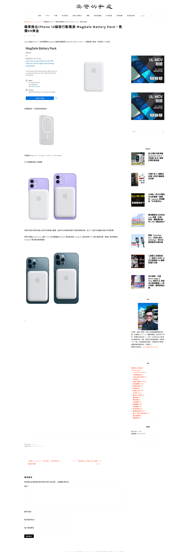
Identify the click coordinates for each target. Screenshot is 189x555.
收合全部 (140, 368)
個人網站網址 (29, 528)
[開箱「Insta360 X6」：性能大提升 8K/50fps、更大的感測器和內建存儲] (138, 241)
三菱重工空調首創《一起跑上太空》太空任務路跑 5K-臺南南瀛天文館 (156, 259)
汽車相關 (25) (137, 402)
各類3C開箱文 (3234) (139, 381)
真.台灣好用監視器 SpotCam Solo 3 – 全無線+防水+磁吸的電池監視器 (156, 156)
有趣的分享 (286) (138, 390)
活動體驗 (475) (137, 404)
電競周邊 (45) (137, 418)
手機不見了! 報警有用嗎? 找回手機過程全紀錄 (156, 176)
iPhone (36, 444)
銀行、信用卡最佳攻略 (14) (141, 413)
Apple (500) (137, 370)
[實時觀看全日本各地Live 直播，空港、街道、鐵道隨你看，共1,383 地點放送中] (138, 221)
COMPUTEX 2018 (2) (139, 372)
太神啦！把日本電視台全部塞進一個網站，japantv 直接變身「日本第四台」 (156, 197)
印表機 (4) (136, 379)
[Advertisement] (73, 345)
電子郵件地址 (29, 520)
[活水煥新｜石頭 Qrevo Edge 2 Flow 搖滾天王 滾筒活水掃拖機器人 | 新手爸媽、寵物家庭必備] (138, 282)
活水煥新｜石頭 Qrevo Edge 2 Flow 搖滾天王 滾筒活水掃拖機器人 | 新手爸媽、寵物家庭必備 (156, 282)
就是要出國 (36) (138, 386)
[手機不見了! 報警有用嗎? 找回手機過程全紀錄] (138, 180)
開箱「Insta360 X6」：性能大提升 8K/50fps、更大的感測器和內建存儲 (155, 238)
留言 (26, 486)
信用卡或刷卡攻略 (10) (140, 377)
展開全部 (134, 368)
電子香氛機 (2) (137, 415)
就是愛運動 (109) (138, 384)
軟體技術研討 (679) (139, 411)
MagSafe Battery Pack (38, 446)
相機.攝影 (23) (137, 406)
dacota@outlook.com (150, 347)
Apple (32, 444)
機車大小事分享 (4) (138, 395)
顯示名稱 (28, 512)
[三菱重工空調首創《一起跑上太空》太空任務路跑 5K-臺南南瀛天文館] (138, 262)
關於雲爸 (98, 551)
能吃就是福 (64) (138, 409)
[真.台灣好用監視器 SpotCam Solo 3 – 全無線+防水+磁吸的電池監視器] (138, 159)
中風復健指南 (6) (138, 375)
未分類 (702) (137, 393)
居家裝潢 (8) (136, 388)
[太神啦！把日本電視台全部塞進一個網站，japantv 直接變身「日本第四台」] (138, 200)
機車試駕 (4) (136, 397)
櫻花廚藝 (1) (136, 399)
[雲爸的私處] (94, 10)
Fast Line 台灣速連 (119, 551)
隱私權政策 (104, 551)
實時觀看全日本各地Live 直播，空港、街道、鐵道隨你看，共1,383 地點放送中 (156, 218)
